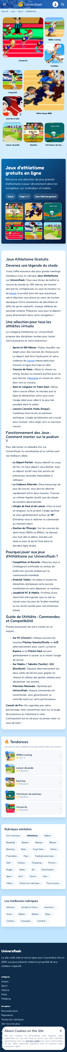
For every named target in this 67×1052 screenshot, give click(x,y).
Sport (20, 11)
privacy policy (33, 1040)
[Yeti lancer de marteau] (53, 211)
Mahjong (6, 998)
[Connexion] (55, 4)
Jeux (13, 11)
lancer (13, 293)
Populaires (7, 1015)
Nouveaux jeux (9, 1010)
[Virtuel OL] (14, 231)
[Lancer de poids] (53, 231)
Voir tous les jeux (10, 1023)
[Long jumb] (33, 231)
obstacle (33, 378)
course (31, 360)
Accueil (4, 11)
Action (4, 981)
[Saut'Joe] (14, 211)
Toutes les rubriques (12, 1019)
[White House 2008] (33, 211)
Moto (4, 994)
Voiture (5, 989)
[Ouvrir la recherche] (62, 4)
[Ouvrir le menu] (4, 4)
